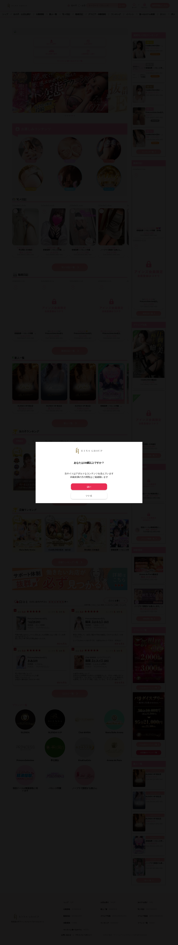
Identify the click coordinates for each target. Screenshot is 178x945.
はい (89, 486)
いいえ (89, 495)
